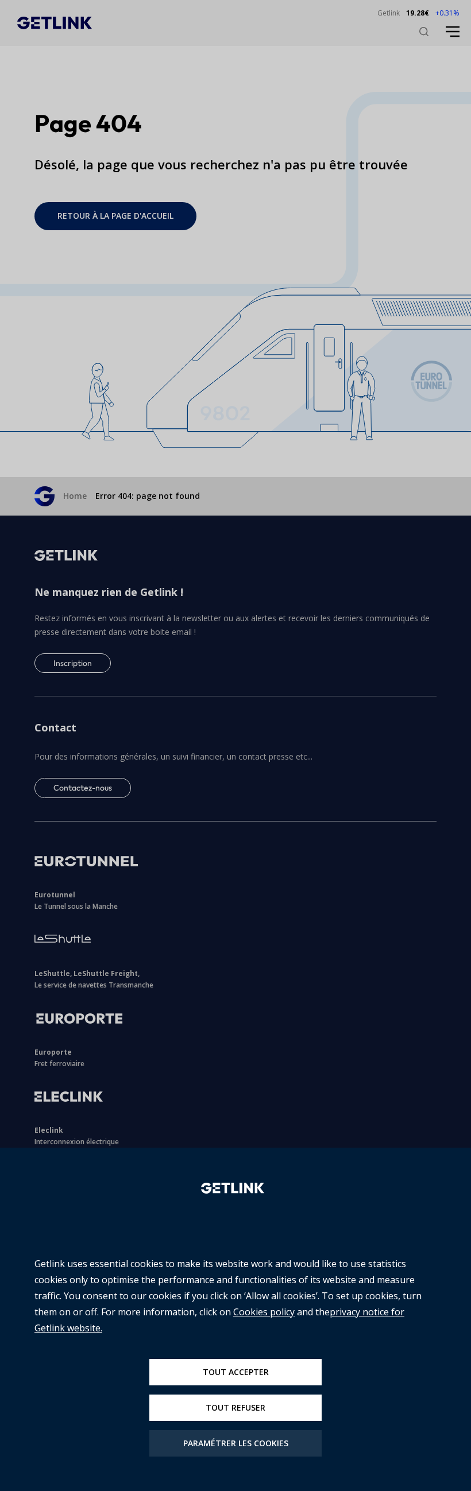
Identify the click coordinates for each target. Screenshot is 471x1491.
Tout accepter (236, 1371)
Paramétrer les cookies (235, 1443)
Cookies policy (264, 1312)
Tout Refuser (235, 1407)
